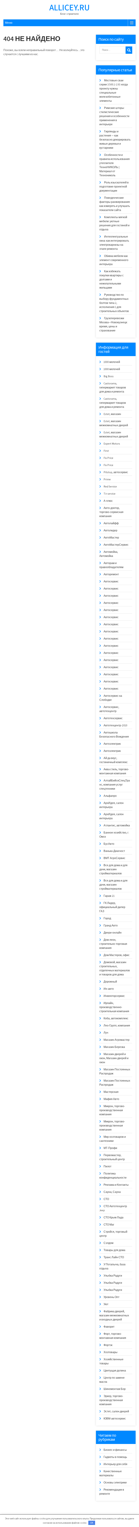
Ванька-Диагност (114, 851)
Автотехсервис (113, 718)
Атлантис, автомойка (117, 825)
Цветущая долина (115, 1370)
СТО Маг (109, 1224)
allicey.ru (69, 7)
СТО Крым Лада (113, 1217)
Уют (106, 1304)
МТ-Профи (110, 1148)
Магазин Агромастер (117, 1040)
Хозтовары (110, 1352)
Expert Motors (112, 443)
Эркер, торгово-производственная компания (111, 1400)
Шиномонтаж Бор (115, 1389)
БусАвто (109, 844)
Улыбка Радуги (113, 1275)
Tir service (109, 493)
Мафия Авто (111, 1099)
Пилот (107, 1166)
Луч (106, 1032)
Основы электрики (115, 1482)
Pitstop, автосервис (116, 472)
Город (107, 918)
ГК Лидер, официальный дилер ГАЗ (112, 907)
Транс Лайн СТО (114, 1257)
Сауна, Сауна (112, 1192)
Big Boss (109, 376)
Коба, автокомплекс (116, 1018)
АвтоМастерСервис (116, 544)
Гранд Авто (111, 925)
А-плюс (108, 501)
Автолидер (110, 530)
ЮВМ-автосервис (115, 1418)
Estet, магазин (112, 414)
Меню (8, 23)
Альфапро (110, 796)
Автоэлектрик (112, 744)
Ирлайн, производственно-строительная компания (114, 1007)
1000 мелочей (112, 362)
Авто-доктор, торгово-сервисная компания (111, 512)
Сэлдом (108, 1243)
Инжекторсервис (114, 996)
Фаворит (109, 1326)
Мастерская (111, 1092)
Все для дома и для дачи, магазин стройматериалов (113, 869)
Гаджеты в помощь (115, 1457)
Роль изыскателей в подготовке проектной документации (114, 186)
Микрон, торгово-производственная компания (112, 1110)
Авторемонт (111, 574)
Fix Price (108, 458)
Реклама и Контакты (116, 1185)
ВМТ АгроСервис (114, 858)
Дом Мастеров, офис (117, 955)
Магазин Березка (114, 1047)
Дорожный (110, 981)
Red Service (110, 486)
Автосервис (111, 581)
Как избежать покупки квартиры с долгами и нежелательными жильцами (111, 279)
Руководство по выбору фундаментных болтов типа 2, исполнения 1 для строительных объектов (114, 303)
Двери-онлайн (113, 932)
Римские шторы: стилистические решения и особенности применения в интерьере (114, 116)
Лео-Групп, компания (117, 1025)
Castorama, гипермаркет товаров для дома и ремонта (112, 387)
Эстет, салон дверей (116, 1411)
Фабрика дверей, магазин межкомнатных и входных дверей (114, 1315)
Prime (107, 479)
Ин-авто (109, 989)
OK (91, 1523)
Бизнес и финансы (115, 1450)
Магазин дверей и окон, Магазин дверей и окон (113, 1058)
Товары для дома (114, 1250)
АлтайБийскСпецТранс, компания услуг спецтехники (114, 784)
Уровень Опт (111, 1297)
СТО (106, 1199)
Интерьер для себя (115, 1464)
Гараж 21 (109, 896)
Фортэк (108, 1345)
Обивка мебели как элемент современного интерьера (113, 260)
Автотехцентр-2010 (115, 725)
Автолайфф (111, 523)
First (106, 451)
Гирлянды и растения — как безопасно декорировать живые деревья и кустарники (115, 140)
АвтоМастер (111, 537)
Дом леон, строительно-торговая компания (113, 944)
